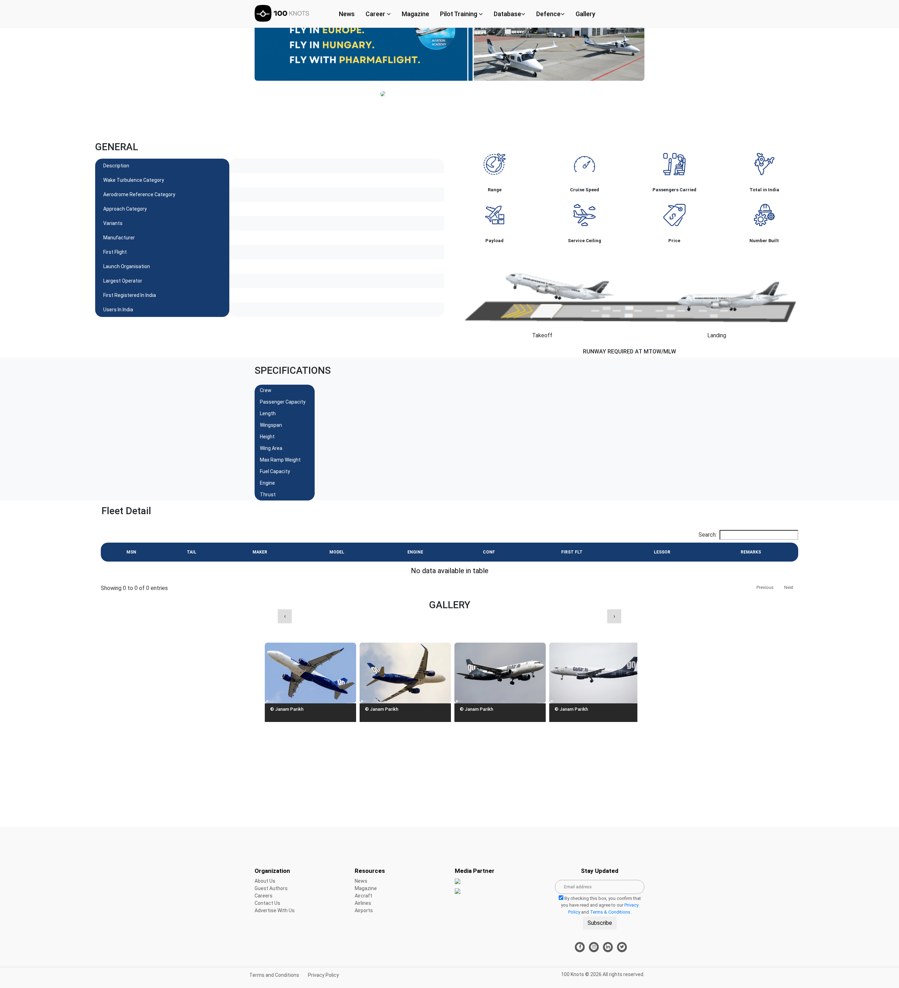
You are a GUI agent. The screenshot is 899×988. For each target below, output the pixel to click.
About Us (265, 881)
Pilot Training (459, 14)
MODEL (336, 552)
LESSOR (662, 552)
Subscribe (600, 923)
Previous (765, 587)
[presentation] (285, 616)
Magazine (415, 14)
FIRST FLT (572, 552)
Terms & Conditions (610, 912)
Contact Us (267, 903)
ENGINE (415, 552)
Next (788, 587)
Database (507, 14)
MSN (131, 552)
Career (376, 14)
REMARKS (751, 552)
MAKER (259, 552)
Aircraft (363, 896)
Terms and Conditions (274, 975)
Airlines (363, 903)
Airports (364, 910)
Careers (264, 896)
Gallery (585, 14)
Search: (707, 534)
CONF (489, 552)
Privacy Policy (323, 975)
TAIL (191, 552)
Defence (548, 14)
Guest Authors (271, 888)
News (347, 14)
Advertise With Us (275, 910)
